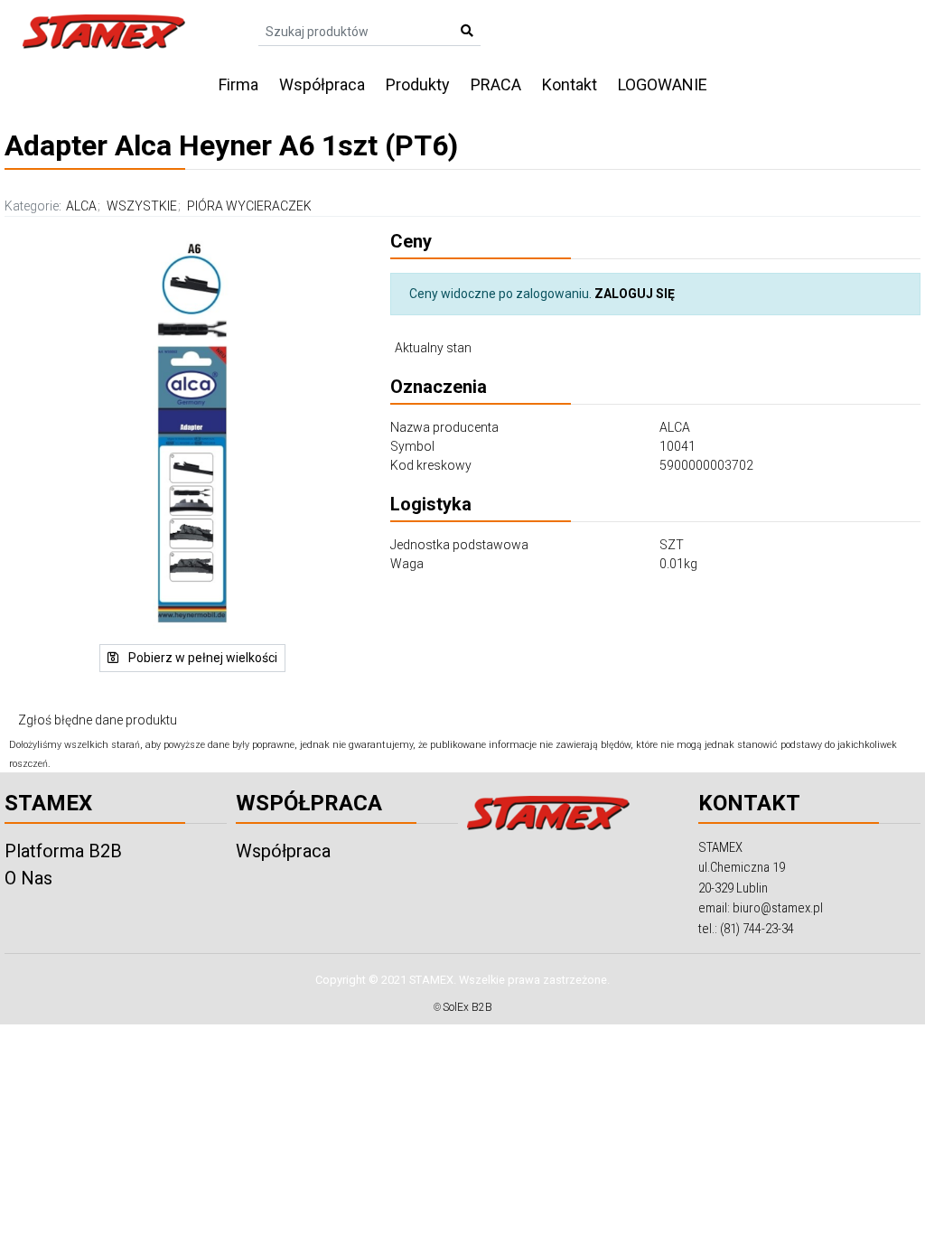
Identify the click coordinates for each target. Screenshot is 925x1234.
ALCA (81, 206)
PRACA (496, 84)
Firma (238, 84)
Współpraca (322, 84)
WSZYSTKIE (142, 206)
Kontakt (569, 84)
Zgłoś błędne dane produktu (97, 720)
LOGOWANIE (662, 84)
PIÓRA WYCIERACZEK (249, 206)
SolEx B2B (467, 1007)
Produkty (418, 84)
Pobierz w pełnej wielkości (201, 657)
